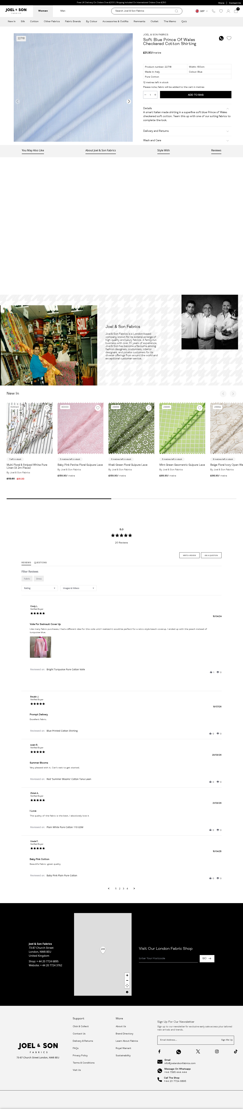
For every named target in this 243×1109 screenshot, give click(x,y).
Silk (23, 21)
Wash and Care (152, 140)
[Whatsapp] (178, 1051)
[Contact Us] (213, 11)
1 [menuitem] (116, 888)
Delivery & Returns (83, 1041)
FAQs (76, 1048)
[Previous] (223, 393)
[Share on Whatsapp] (221, 38)
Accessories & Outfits (115, 21)
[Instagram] (217, 1051)
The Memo (170, 21)
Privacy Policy (80, 1056)
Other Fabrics (52, 21)
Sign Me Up (227, 1040)
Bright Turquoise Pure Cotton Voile (66, 669)
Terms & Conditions (84, 1063)
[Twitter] (198, 1051)
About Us (121, 1026)
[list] (121, 648)
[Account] (228, 11)
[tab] (189, 555)
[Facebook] (159, 1051)
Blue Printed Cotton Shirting (62, 730)
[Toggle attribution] (127, 992)
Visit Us (77, 1070)
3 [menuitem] (123, 888)
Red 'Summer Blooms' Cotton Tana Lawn (69, 779)
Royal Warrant (123, 1048)
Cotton (34, 21)
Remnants (139, 21)
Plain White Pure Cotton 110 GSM (65, 827)
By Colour (91, 21)
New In (12, 21)
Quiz (184, 21)
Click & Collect (81, 1026)
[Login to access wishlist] (228, 38)
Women (43, 11)
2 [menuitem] (119, 888)
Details (147, 108)
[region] (103, 954)
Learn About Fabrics (127, 1041)
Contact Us (235, 3)
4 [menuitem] (127, 888)
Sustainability (123, 1056)
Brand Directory (124, 1034)
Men (63, 11)
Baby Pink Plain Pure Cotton (62, 875)
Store (221, 3)
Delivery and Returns (156, 131)
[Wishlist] (221, 11)
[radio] (27, 578)
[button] (211, 672)
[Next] (233, 393)
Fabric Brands (73, 21)
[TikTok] (236, 1051)
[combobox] (39, 588)
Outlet (154, 21)
